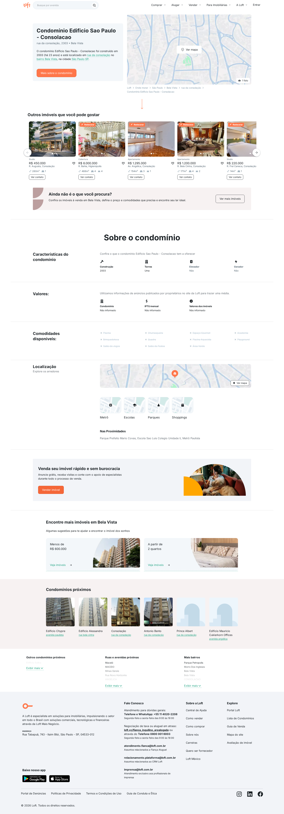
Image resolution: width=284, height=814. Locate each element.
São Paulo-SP (80, 59)
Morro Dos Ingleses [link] (194, 666)
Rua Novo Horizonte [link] (116, 675)
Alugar (175, 5)
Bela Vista (172, 87)
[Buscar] (94, 5)
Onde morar (141, 87)
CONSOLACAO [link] (192, 679)
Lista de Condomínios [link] (240, 718)
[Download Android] (34, 779)
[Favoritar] (73, 163)
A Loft (240, 5)
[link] (230, 199)
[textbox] (66, 5)
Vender (193, 5)
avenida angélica (218, 638)
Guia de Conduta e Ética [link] (142, 793)
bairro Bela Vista (47, 59)
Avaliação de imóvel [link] (239, 742)
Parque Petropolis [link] (193, 662)
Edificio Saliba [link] (33, 662)
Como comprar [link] (195, 726)
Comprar (156, 5)
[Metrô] (110, 405)
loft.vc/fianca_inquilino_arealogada (146, 730)
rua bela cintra (86, 634)
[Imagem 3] (106, 153)
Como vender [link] (194, 718)
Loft (129, 87)
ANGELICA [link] (111, 679)
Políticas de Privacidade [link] (66, 793)
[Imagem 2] (54, 153)
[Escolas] (134, 405)
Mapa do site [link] (235, 734)
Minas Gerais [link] (112, 671)
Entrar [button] (256, 4)
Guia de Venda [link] (236, 726)
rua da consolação (98, 55)
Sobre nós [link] (192, 734)
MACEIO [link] (109, 666)
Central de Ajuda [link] (196, 710)
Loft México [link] (193, 758)
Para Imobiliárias (217, 5)
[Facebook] (260, 794)
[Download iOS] (59, 779)
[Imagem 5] (61, 153)
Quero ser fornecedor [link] (199, 750)
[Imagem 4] (59, 153)
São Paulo (157, 87)
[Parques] (158, 405)
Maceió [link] (109, 662)
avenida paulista (55, 634)
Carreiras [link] (191, 742)
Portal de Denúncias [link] (33, 793)
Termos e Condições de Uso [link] (103, 793)
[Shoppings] (182, 405)
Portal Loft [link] (233, 710)
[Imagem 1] (52, 153)
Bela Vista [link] (189, 671)
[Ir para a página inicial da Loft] (28, 5)
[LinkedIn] (249, 794)
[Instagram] (239, 794)
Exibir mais (33, 668)
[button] (175, 376)
